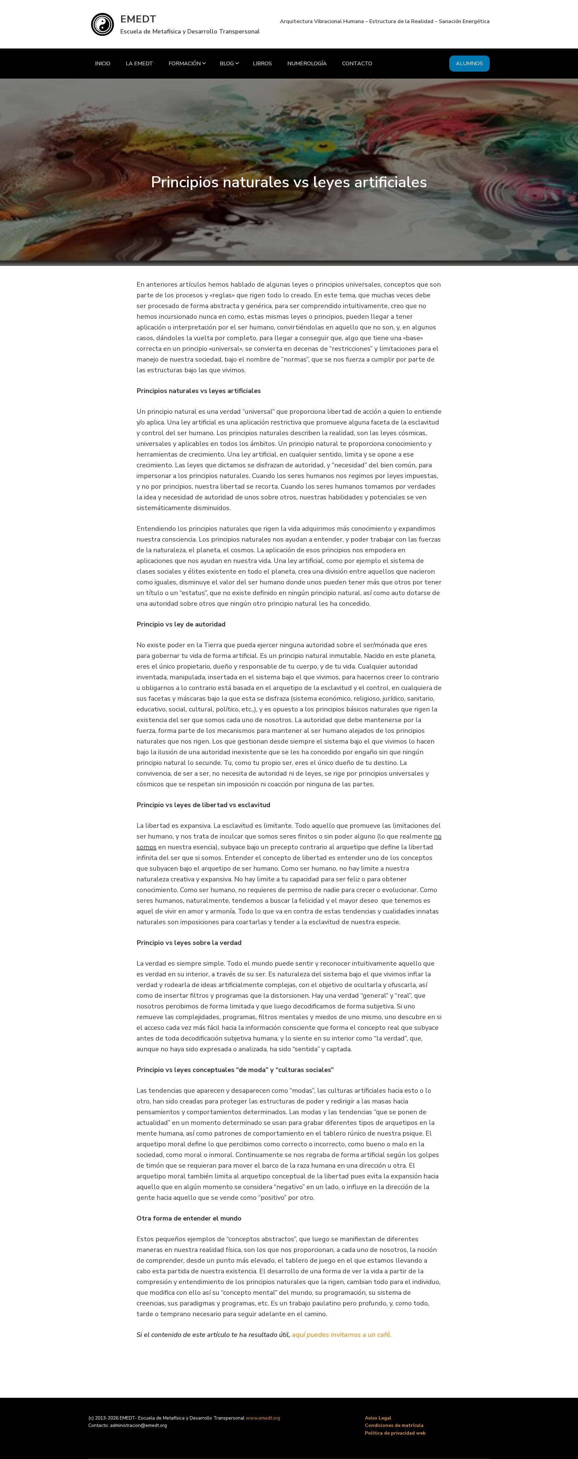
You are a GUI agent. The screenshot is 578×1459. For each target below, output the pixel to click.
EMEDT (138, 19)
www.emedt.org (263, 1418)
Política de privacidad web (395, 1433)
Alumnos (469, 63)
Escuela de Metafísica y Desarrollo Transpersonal (190, 31)
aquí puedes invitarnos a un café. (342, 1334)
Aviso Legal (378, 1418)
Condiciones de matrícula (394, 1425)
